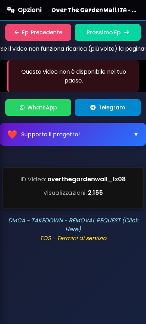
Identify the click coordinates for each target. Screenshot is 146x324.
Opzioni (29, 10)
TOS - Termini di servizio (73, 238)
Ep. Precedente (42, 32)
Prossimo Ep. (104, 32)
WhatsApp (42, 107)
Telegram (112, 107)
